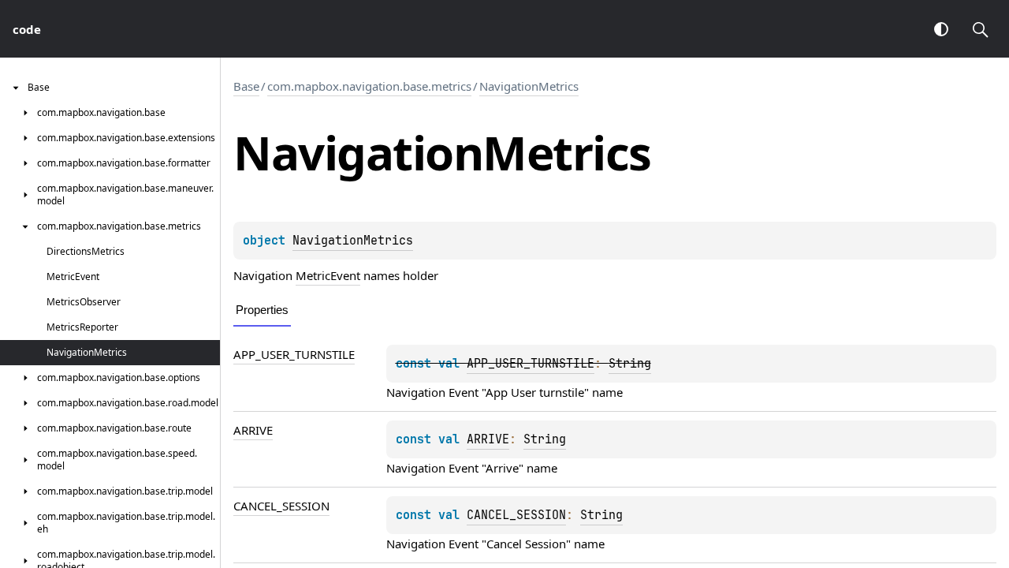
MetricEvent (328, 275)
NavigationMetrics (529, 86)
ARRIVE (253, 430)
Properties (262, 309)
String (630, 364)
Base (246, 86)
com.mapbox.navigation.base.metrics (369, 86)
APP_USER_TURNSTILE (294, 354)
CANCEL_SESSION (281, 506)
